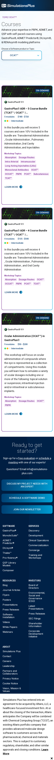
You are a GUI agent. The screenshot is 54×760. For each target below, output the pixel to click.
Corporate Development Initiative (36, 634)
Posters (7, 599)
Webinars (8, 631)
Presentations (10, 604)
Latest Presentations (36, 607)
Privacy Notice (11, 678)
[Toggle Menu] (49, 5)
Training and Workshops (35, 556)
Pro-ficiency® (10, 557)
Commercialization (39, 545)
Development (36, 535)
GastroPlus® (9, 530)
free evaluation (26, 458)
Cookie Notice (10, 683)
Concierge (34, 550)
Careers (7, 661)
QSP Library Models (9, 564)
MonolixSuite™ (10, 535)
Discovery (34, 530)
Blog (5, 585)
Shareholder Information (35, 625)
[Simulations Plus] (18, 5)
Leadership (9, 666)
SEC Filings (35, 618)
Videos (6, 622)
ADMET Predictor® (8, 542)
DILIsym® (8, 548)
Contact (7, 656)
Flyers (6, 594)
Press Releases (11, 609)
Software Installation (8, 616)
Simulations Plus (12, 651)
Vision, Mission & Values (12, 689)
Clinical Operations (39, 540)
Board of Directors (34, 586)
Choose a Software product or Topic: (18, 49)
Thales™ (7, 552)
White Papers (10, 627)
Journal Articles (11, 590)
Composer (8, 570)
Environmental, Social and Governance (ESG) (37, 597)
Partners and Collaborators (10, 672)
